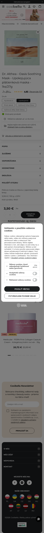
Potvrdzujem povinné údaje (22, 296)
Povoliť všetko (22, 289)
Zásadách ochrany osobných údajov (24, 258)
